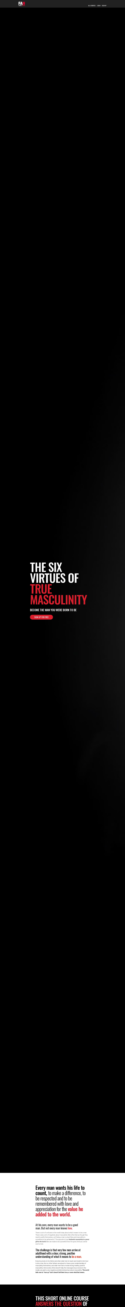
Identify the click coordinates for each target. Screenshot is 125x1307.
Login (98, 5)
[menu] (96, 4)
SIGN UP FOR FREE (41, 617)
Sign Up (104, 5)
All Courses (92, 5)
